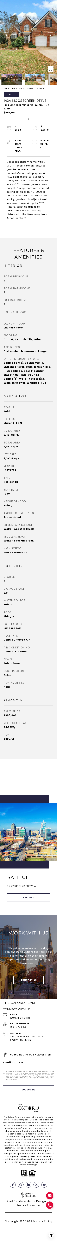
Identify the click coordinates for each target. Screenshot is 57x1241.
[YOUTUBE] (44, 1185)
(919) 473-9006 (18, 1026)
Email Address (13, 1062)
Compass (35, 1120)
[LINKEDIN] (28, 1185)
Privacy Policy (11, 1079)
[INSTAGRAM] (21, 1185)
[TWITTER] (36, 1185)
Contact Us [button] (28, 980)
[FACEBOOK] (13, 1185)
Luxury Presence (28, 1205)
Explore (28, 897)
